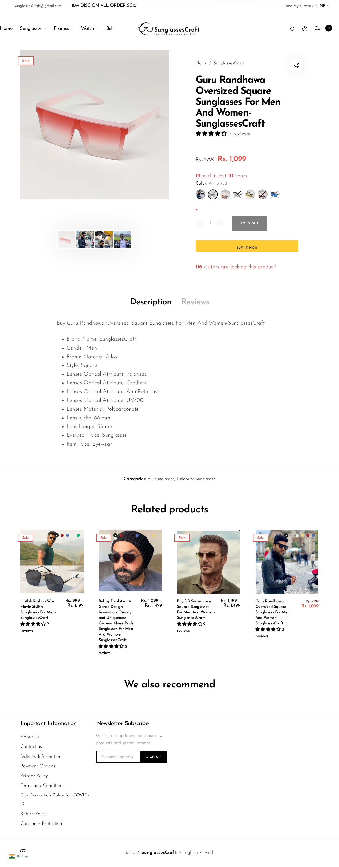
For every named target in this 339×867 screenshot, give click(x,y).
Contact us (31, 746)
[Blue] (275, 194)
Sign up (153, 757)
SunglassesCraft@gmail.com (38, 6)
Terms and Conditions (42, 785)
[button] (212, 134)
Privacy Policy (34, 776)
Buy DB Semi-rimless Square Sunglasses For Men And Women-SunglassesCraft (196, 609)
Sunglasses (30, 28)
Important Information (48, 724)
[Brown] (263, 194)
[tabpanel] (95, 124)
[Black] (200, 194)
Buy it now (247, 247)
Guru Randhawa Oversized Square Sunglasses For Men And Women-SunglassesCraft (272, 612)
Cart (322, 28)
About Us (29, 737)
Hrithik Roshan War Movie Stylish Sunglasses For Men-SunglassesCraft (38, 609)
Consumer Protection (41, 823)
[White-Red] (213, 194)
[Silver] (238, 194)
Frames (61, 28)
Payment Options (37, 766)
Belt (110, 28)
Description (150, 302)
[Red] (225, 194)
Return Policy (33, 814)
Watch (87, 28)
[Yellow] (250, 194)
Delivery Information (40, 756)
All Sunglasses (160, 479)
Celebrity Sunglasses (196, 479)
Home (6, 28)
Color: (211, 183)
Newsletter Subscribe (122, 724)
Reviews (195, 302)
